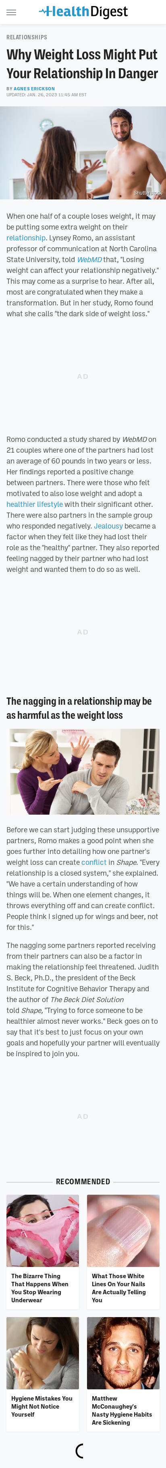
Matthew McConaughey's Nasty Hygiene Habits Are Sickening (122, 1410)
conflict (94, 862)
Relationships (27, 37)
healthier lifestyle (34, 504)
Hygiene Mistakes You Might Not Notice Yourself (42, 1406)
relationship (26, 237)
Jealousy (108, 525)
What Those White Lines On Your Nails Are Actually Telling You (119, 1288)
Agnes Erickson (34, 88)
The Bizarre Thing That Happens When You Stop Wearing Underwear (39, 1288)
